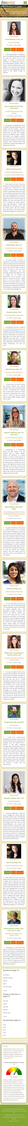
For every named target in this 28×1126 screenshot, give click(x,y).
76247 (4, 1035)
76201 (4, 1030)
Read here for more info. (14, 1121)
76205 (4, 1024)
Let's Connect (7, 49)
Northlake (5, 1009)
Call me (13, 49)
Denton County (15, 1049)
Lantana (5, 1003)
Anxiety (4, 983)
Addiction (5, 980)
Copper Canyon (6, 1012)
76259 (4, 1032)
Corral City (5, 1001)
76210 (4, 1027)
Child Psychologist (7, 986)
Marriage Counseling (8, 977)
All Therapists (6, 975)
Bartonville (5, 1006)
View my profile (20, 49)
